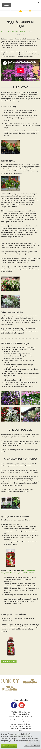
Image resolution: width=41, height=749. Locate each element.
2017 (3, 31)
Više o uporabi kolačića (32, 746)
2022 (26, 31)
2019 (12, 31)
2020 (16, 31)
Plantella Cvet (6, 627)
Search (11, 11)
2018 (7, 31)
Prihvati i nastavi (9, 746)
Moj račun (20, 10)
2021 (21, 31)
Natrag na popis (9, 661)
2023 (30, 31)
